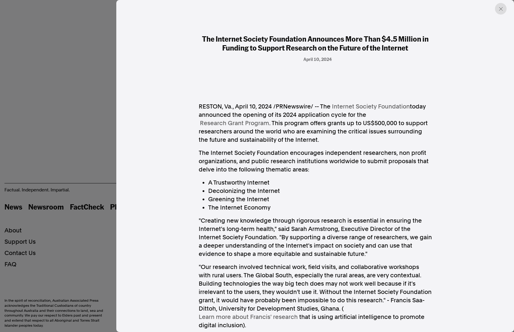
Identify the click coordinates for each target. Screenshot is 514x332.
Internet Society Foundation (371, 106)
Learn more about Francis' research (248, 316)
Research (234, 123)
